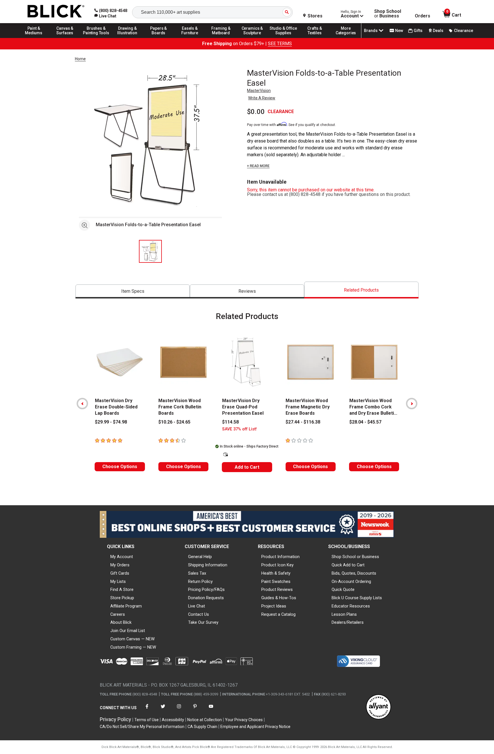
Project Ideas (273, 606)
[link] (105, 16)
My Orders (120, 564)
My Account (121, 556)
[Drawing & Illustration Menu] (127, 38)
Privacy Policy (115, 719)
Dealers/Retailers (348, 622)
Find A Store (122, 589)
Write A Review (261, 98)
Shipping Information (207, 564)
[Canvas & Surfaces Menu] (65, 38)
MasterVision (259, 90)
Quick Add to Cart (348, 564)
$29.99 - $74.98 (111, 422)
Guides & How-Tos (278, 597)
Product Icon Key (277, 564)
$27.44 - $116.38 (303, 422)
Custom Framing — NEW (133, 647)
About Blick (121, 622)
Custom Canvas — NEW (132, 638)
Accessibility (173, 719)
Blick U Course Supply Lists (357, 597)
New (399, 30)
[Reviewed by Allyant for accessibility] (378, 707)
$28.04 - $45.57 (365, 422)
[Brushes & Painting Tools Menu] (96, 38)
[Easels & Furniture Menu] (190, 38)
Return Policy (200, 581)
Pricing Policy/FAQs (206, 589)
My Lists (118, 581)
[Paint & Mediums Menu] (34, 38)
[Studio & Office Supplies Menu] (283, 38)
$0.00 (256, 112)
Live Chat (196, 606)
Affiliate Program (126, 606)
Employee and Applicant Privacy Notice (255, 726)
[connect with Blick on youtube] (211, 710)
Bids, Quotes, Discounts (354, 573)
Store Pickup (122, 597)
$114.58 (230, 422)
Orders (422, 16)
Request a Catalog (278, 614)
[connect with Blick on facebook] (147, 710)
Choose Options (119, 466)
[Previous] (82, 403)
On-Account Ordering (351, 581)
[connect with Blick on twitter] (163, 710)
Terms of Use (146, 719)
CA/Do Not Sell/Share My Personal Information (142, 726)
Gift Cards (119, 573)
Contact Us (198, 614)
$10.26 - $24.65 (174, 422)
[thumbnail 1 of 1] (150, 251)
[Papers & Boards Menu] (159, 38)
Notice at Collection (204, 719)
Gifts (418, 30)
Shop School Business (387, 13)
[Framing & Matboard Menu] (221, 38)
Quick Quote (343, 589)
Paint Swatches (275, 581)
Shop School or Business (355, 556)
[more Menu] (346, 38)
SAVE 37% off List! (239, 429)
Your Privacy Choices (244, 719)
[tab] (132, 291)
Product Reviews (277, 589)
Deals (438, 30)
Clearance (463, 30)
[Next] (411, 403)
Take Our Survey (203, 622)
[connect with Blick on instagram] (179, 710)
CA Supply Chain (202, 726)
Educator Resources (351, 606)
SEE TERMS (280, 43)
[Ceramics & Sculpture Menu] (252, 38)
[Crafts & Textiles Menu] (315, 38)
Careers (117, 614)
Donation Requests (206, 597)
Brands (371, 30)
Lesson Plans (344, 614)
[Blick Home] (56, 12)
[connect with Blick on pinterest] (195, 710)
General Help (200, 556)
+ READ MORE (258, 166)
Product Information (280, 556)
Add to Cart (247, 467)
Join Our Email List (127, 630)
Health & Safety (275, 573)
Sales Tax (197, 573)
